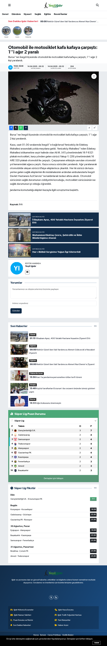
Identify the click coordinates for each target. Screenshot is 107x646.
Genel (5, 14)
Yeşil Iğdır (30, 266)
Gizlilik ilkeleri (67, 635)
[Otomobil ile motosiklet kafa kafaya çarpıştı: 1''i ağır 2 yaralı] (53, 98)
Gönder (16, 311)
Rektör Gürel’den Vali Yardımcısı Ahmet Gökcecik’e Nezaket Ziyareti (62, 351)
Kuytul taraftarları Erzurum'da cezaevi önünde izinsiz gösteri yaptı (62, 390)
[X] (51, 597)
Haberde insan (36, 373)
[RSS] (56, 597)
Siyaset (27, 14)
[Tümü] (95, 326)
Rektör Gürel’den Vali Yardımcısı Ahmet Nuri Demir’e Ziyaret (69, 21)
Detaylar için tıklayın (53, 478)
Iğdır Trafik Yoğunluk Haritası (70, 615)
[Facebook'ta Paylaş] (11, 128)
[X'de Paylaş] (16, 128)
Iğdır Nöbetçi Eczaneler (24, 610)
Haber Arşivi (63, 625)
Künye (36, 635)
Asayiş (33, 385)
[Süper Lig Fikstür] (95, 488)
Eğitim (47, 14)
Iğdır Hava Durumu (66, 610)
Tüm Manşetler (64, 620)
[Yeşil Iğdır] (16, 268)
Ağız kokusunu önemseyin (45, 403)
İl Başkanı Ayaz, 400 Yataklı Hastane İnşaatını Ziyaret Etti (60, 338)
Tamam (96, 643)
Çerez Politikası (54, 635)
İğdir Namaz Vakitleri (22, 615)
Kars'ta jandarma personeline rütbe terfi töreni (56, 377)
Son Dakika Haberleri (22, 625)
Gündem (16, 14)
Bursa (32, 399)
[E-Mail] (27, 272)
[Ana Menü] (9, 5)
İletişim (43, 635)
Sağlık (38, 14)
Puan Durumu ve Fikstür (23, 620)
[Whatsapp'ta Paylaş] (21, 128)
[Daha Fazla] (26, 128)
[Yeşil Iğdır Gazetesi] (53, 5)
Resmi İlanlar (60, 14)
